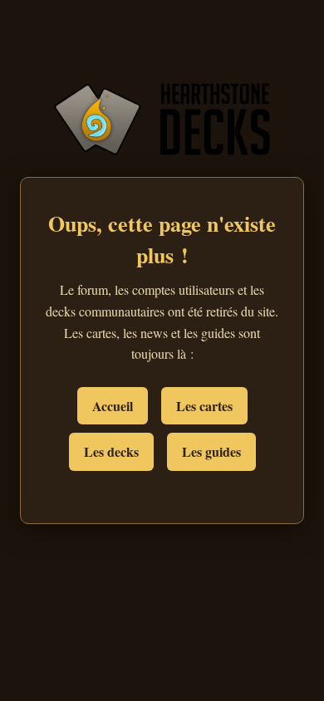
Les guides (211, 451)
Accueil (112, 405)
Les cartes (204, 405)
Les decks (111, 451)
